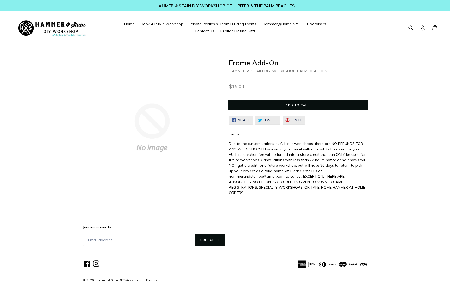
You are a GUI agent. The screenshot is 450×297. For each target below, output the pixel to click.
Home (129, 24)
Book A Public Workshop (162, 24)
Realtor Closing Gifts (237, 31)
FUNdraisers (315, 24)
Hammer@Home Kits (280, 24)
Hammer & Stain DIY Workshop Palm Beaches (126, 280)
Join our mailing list (98, 227)
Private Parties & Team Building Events (223, 24)
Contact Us (204, 31)
